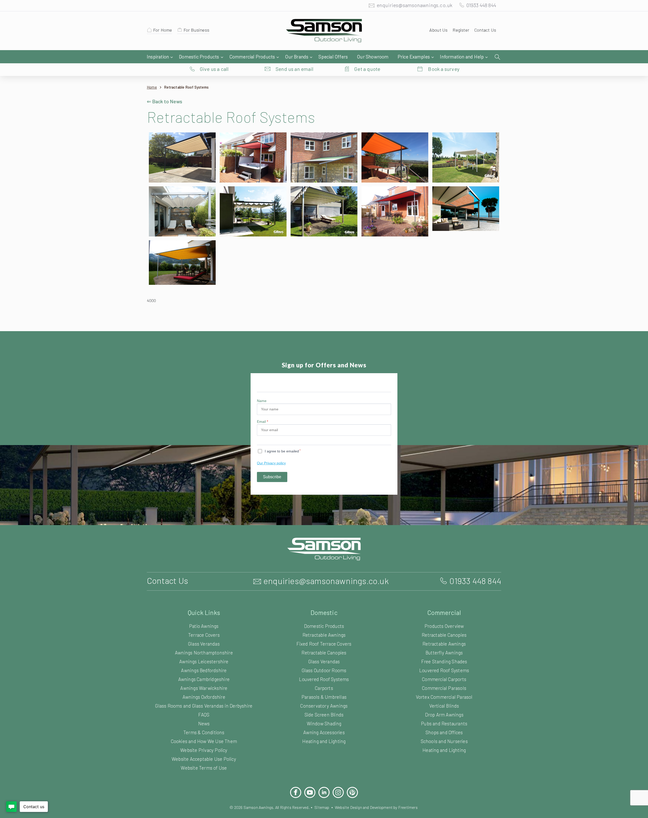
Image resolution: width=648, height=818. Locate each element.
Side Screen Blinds (324, 714)
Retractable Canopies (323, 652)
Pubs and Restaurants (444, 723)
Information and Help (462, 56)
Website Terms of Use (204, 768)
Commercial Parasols (444, 688)
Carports (324, 688)
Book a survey (443, 69)
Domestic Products (199, 56)
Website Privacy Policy (203, 750)
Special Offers (333, 56)
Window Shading (324, 723)
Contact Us (485, 30)
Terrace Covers (204, 635)
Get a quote (367, 69)
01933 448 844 (481, 5)
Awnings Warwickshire (203, 688)
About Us (438, 30)
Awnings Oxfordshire (204, 697)
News (204, 723)
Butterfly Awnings (444, 652)
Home (152, 87)
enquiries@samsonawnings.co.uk (415, 5)
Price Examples (414, 56)
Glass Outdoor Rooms (324, 670)
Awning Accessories (324, 732)
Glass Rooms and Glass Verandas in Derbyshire (203, 706)
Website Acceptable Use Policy (204, 759)
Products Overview (444, 626)
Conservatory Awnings (324, 706)
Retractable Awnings (324, 635)
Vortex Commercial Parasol (444, 697)
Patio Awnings (204, 626)
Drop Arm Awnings (444, 714)
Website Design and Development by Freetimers (376, 807)
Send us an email (294, 69)
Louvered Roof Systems (324, 679)
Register (461, 30)
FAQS (203, 714)
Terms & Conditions (204, 732)
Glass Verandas (204, 644)
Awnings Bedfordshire (204, 670)
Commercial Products (252, 56)
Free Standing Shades (444, 661)
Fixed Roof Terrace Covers (323, 644)
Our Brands (296, 56)
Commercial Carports (444, 679)
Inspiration (158, 56)
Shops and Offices (444, 732)
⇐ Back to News (164, 101)
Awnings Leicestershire (203, 661)
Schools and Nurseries (444, 741)
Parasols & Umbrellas (324, 697)
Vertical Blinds (444, 706)
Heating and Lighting (324, 741)
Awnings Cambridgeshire (204, 679)
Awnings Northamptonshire (204, 652)
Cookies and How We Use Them (204, 741)
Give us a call (214, 69)
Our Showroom (372, 56)
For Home (162, 30)
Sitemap (321, 807)
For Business (196, 30)
